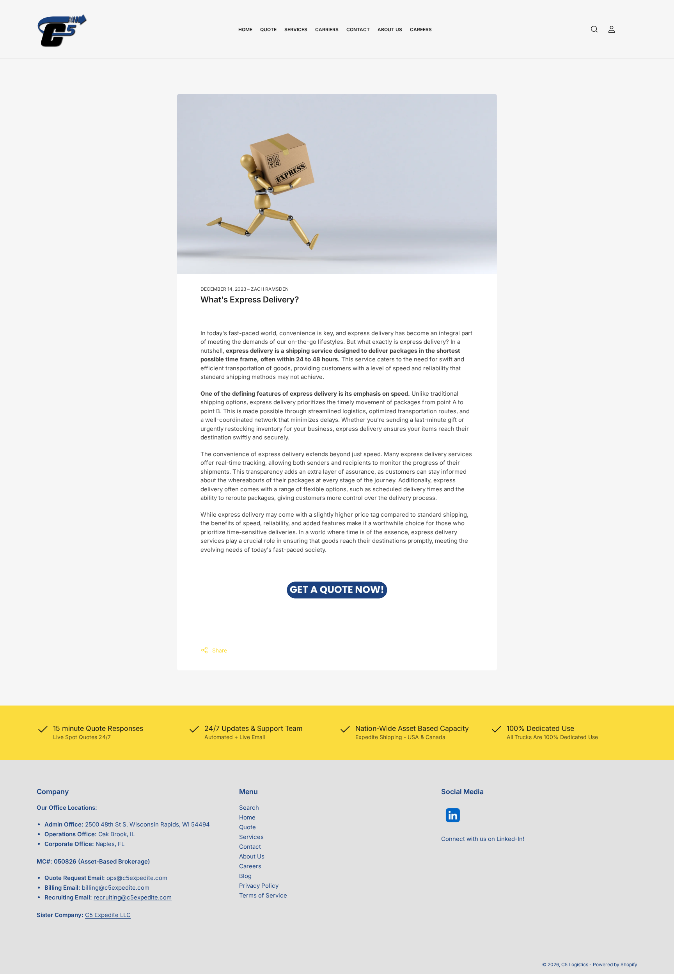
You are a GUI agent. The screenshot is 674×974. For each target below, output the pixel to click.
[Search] (594, 29)
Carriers (327, 29)
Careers (421, 29)
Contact (358, 29)
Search (249, 807)
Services (295, 29)
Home (245, 29)
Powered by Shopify (615, 964)
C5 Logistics (575, 964)
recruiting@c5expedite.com (133, 897)
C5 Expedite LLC (108, 915)
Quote (268, 29)
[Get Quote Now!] (337, 590)
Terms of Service (263, 895)
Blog (245, 876)
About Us (390, 29)
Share (219, 650)
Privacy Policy (258, 885)
